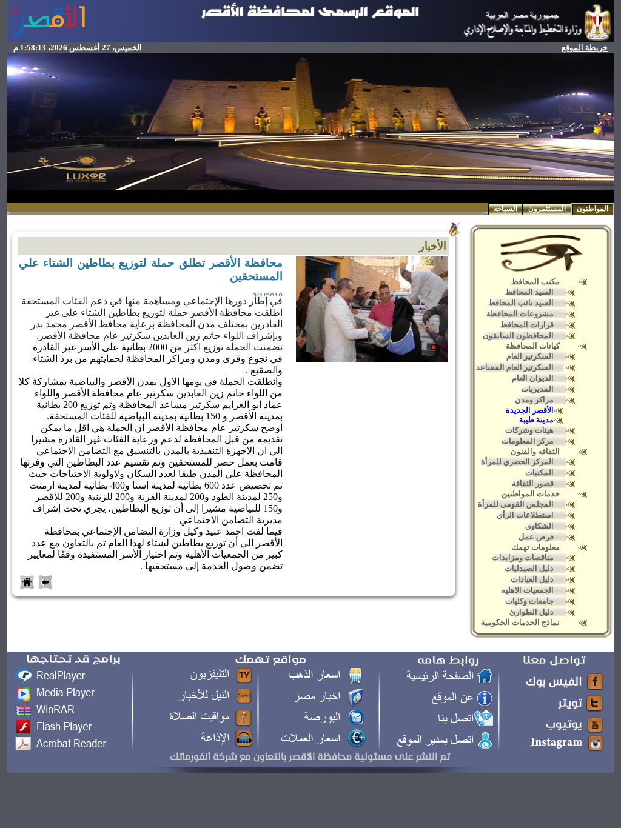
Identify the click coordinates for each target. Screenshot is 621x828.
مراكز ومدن (534, 399)
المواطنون (592, 208)
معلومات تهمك (536, 547)
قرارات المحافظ (527, 324)
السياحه (505, 208)
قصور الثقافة (533, 483)
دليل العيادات (532, 579)
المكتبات (539, 472)
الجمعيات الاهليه (528, 590)
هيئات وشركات (529, 430)
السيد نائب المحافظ (521, 302)
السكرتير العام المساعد (515, 367)
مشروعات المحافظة (520, 313)
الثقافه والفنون (535, 451)
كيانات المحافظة (533, 345)
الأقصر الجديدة (530, 410)
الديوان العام (533, 377)
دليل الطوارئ (531, 611)
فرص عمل (536, 536)
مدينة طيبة (536, 419)
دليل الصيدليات (529, 568)
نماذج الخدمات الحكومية (520, 622)
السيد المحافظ (529, 291)
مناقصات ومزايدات (523, 557)
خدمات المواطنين (531, 493)
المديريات (537, 388)
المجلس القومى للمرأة (516, 504)
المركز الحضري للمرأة (517, 461)
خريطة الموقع (585, 47)
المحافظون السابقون (518, 335)
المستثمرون (547, 208)
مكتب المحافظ (535, 281)
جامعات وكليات (529, 601)
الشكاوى (539, 525)
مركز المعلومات (528, 441)
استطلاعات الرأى (525, 514)
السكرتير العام (530, 356)
